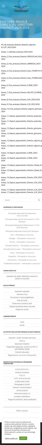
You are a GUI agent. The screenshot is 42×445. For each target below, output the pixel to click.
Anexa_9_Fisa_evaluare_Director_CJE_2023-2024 (20, 104)
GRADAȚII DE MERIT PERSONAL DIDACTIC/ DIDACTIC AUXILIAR (22, 277)
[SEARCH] (39, 200)
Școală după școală (22, 381)
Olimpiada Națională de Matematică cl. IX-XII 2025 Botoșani (22, 226)
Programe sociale (22, 309)
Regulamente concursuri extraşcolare (22, 355)
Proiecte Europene (22, 372)
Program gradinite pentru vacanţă (22, 306)
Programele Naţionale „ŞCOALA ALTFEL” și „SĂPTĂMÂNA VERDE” (22, 348)
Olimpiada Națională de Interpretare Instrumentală (22, 214)
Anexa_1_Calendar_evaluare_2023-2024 (16, 52)
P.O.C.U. (22, 375)
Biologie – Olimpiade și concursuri (22, 238)
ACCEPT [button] (23, 438)
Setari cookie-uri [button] (11, 438)
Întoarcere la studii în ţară (22, 303)
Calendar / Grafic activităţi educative (22, 338)
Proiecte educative (22, 352)
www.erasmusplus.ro (22, 393)
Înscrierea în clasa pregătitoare (22, 297)
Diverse (22, 341)
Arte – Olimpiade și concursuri (22, 235)
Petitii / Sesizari (22, 411)
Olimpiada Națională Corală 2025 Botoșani (22, 231)
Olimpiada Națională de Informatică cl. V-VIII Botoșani (22, 220)
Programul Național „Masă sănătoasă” (22, 399)
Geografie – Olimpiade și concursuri (22, 256)
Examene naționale (22, 291)
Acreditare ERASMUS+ (22, 396)
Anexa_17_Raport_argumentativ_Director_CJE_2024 (21, 190)
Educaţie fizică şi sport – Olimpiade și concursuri (22, 249)
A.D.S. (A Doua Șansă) (22, 378)
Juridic (22, 325)
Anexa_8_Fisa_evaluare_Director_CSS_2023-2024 (20, 100)
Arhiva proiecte (22, 390)
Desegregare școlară (22, 384)
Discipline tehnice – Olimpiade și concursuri (22, 245)
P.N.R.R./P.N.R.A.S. (22, 369)
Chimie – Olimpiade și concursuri (22, 242)
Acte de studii (22, 300)
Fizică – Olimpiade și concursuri (22, 253)
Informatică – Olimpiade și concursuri (22, 260)
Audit (22, 322)
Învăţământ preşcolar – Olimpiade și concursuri (22, 263)
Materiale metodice (22, 344)
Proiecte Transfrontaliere (22, 387)
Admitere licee (22, 294)
